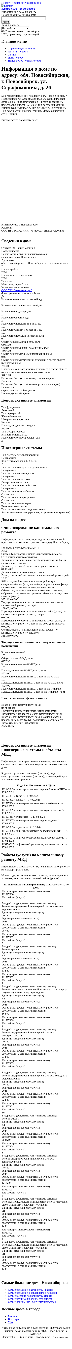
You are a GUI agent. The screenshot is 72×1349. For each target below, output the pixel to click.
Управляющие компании (22, 48)
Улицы (12, 54)
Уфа (10, 1322)
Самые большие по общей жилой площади (32, 1292)
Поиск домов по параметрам (24, 60)
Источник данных (61, 1337)
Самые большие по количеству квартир (30, 1289)
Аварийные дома (18, 51)
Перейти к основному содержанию (21, 2)
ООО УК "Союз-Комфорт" (16, 290)
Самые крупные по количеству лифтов (30, 1298)
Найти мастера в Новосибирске (19, 224)
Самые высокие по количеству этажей (30, 1295)
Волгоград (14, 1319)
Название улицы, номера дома (18, 14)
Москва (12, 1316)
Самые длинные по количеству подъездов (32, 1301)
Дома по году (15, 57)
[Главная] (7, 5)
